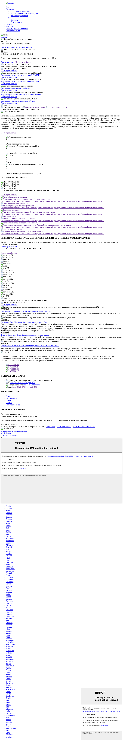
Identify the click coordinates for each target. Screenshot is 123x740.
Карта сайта (50, 427)
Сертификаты (16, 22)
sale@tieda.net (6, 433)
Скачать (9, 24)
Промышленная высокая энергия (24, 13)
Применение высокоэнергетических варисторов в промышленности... (30, 346)
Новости (9, 26)
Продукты (10, 9)
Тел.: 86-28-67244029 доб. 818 (22, 383)
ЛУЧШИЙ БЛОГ (64, 427)
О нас (8, 18)
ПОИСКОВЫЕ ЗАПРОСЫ (84, 427)
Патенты (14, 20)
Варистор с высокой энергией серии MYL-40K (20, 82)
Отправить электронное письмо (14, 431)
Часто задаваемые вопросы (17, 29)
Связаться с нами (13, 31)
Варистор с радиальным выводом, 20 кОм (18, 101)
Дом (7, 7)
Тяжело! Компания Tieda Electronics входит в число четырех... (26, 335)
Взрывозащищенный (19, 16)
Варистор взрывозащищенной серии (16, 88)
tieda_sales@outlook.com (10, 435)
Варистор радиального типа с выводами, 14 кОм (21, 94)
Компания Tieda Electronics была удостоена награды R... (24, 322)
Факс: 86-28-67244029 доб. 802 (24, 387)
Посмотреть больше (9, 71)
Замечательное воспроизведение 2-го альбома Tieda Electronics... (27, 311)
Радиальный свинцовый (21, 11)
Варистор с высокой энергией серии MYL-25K (20, 75)
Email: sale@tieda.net (31, 385)
